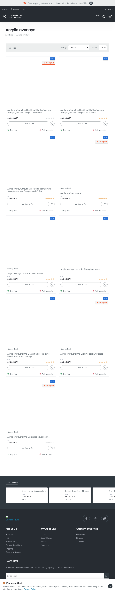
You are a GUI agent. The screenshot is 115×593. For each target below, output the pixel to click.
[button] (28, 123)
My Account (48, 529)
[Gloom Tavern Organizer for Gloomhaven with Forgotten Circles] (13, 495)
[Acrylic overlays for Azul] (84, 160)
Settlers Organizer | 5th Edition (77, 491)
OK (110, 586)
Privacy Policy (30, 589)
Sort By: (64, 47)
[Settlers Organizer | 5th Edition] (57, 495)
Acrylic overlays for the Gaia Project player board (81, 353)
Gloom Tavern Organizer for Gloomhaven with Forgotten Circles (34, 491)
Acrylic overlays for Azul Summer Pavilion (25, 273)
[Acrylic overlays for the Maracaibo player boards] (31, 404)
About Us (11, 529)
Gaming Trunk (65, 188)
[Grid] (10, 48)
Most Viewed (12, 482)
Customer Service (87, 529)
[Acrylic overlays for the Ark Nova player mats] (84, 240)
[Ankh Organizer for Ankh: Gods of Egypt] (100, 495)
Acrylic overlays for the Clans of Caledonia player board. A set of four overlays (28, 355)
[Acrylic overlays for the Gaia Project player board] (84, 321)
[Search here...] (104, 16)
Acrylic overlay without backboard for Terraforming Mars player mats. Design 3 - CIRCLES (29, 190)
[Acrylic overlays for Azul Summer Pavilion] (31, 240)
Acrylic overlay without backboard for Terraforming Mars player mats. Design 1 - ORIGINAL (29, 111)
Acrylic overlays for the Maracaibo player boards (28, 436)
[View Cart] (110, 16)
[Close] (91, 3)
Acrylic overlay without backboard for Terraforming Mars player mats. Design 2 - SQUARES (82, 111)
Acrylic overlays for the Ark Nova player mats (80, 269)
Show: (94, 47)
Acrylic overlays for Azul (70, 193)
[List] (14, 48)
